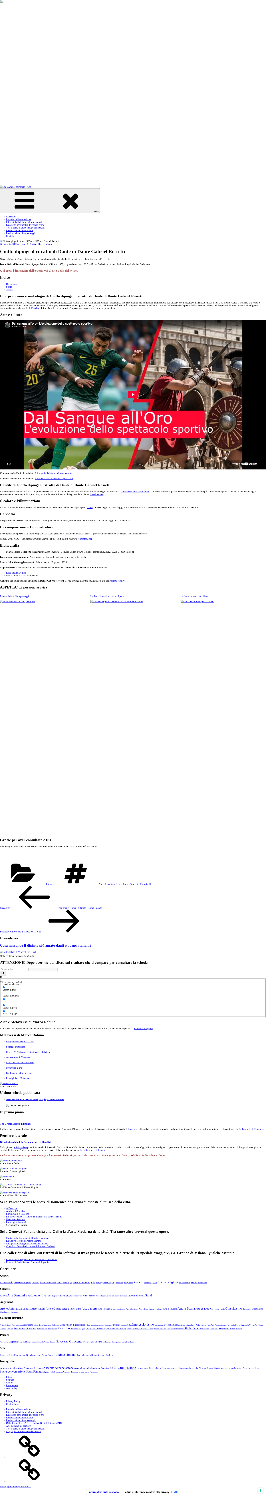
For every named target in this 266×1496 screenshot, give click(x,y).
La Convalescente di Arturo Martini (23, 1240)
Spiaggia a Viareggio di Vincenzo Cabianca (27, 1243)
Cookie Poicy (12, 1404)
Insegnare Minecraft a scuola (20, 1041)
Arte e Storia (122, 884)
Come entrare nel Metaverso (20, 1062)
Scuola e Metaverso (15, 1046)
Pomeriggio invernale (16, 1222)
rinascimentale (96, 494)
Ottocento (134, 884)
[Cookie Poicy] (29, 1481)
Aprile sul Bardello (15, 1211)
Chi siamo (11, 216)
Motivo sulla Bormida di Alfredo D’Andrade (28, 1238)
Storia (9, 286)
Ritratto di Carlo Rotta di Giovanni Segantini (28, 1262)
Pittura (49, 884)
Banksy (131, 1129)
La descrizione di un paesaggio (21, 233)
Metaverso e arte (14, 1067)
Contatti (10, 236)
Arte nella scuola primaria (18, 1426)
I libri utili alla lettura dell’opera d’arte (24, 222)
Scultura (10, 1380)
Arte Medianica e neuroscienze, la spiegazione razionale (35, 1099)
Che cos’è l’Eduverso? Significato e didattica (28, 1052)
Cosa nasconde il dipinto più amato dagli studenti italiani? (45, 945)
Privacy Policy (13, 1401)
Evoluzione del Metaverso (19, 1073)
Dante (90, 507)
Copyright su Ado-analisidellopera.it (23, 1431)
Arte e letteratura (107, 884)
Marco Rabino (45, 244)
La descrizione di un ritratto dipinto (107, 596)
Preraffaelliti (146, 884)
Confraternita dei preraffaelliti (135, 491)
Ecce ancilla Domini (16, 572)
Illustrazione (12, 1385)
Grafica (9, 1382)
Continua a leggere (143, 1028)
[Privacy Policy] (29, 1457)
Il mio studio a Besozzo (17, 1214)
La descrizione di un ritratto (19, 230)
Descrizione (12, 284)
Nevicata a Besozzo (15, 1219)
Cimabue (35, 308)
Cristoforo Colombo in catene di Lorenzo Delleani (30, 1246)
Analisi (9, 289)
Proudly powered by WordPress (15, 1486)
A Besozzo (11, 1208)
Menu (96, 211)
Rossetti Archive (117, 580)
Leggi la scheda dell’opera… (250, 1129)
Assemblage (12, 1388)
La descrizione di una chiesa (194, 596)
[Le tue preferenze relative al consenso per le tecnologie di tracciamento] (261, 1491)
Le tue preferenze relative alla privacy (146, 1492)
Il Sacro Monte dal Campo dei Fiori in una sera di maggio (34, 1216)
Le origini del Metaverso (18, 1078)
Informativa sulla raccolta (104, 1492)
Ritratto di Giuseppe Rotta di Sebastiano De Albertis (31, 1259)
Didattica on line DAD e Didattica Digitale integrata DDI (34, 1423)
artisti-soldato (20, 1147)
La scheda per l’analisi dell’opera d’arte (25, 225)
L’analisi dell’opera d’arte (18, 219)
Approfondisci (85, 539)
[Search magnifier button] (3, 973)
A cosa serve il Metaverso (18, 1057)
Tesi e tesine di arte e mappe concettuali (25, 227)
